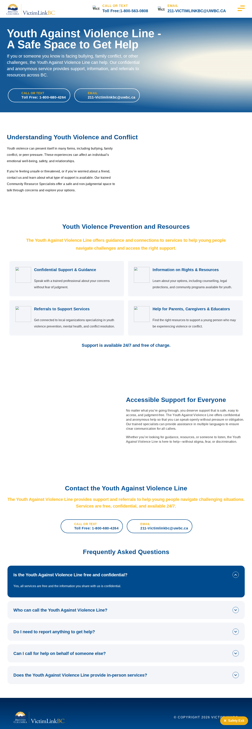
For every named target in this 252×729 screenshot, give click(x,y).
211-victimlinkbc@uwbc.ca (197, 11)
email (173, 5)
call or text (115, 5)
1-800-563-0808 (134, 11)
